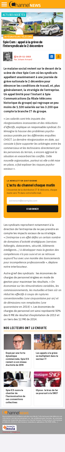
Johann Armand (25, 59)
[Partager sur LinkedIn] (52, 56)
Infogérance (16, 432)
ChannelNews (25, 4)
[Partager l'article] (58, 56)
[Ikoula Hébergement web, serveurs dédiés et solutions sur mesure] (9, 430)
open (4, 4)
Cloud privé (6, 432)
